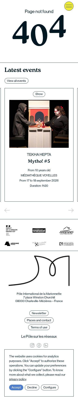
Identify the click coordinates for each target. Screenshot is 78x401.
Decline (32, 387)
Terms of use (39, 327)
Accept (16, 387)
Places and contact (39, 320)
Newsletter (39, 313)
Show (39, 94)
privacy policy (17, 379)
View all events (16, 81)
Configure (49, 387)
